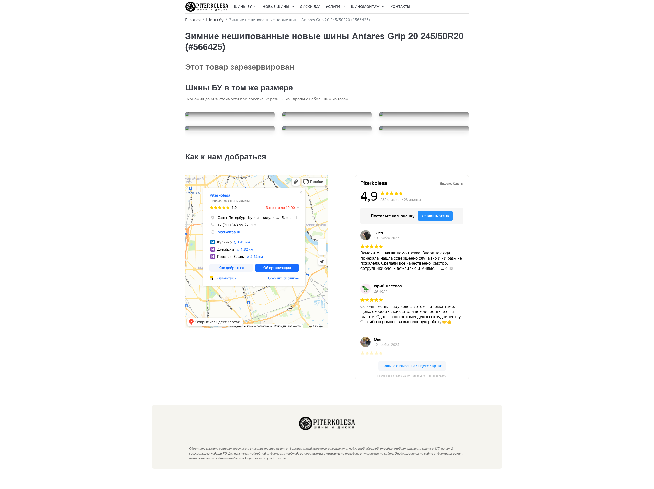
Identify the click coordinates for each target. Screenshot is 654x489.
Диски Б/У (310, 6)
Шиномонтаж (366, 6)
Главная (193, 19)
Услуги (333, 6)
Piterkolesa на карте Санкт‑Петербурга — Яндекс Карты (411, 375)
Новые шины (276, 6)
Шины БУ (243, 6)
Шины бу (215, 19)
